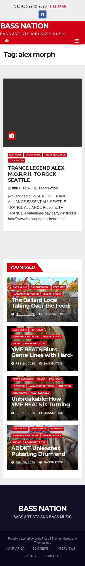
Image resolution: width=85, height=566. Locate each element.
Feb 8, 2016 (21, 188)
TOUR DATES (16, 160)
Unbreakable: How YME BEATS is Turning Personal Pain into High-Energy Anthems (40, 407)
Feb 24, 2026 (25, 363)
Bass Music (20, 287)
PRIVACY (30, 556)
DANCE (41, 379)
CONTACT (51, 556)
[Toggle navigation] (77, 41)
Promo (17, 343)
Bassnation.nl (40, 287)
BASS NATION (24, 25)
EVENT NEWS (33, 154)
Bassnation (48, 188)
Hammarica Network (26, 294)
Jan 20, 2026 (25, 462)
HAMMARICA (15, 548)
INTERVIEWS (20, 393)
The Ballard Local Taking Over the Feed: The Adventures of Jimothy (40, 308)
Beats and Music (23, 379)
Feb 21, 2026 (25, 413)
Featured (59, 287)
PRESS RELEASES (55, 154)
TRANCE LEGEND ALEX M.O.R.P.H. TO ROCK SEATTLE (36, 174)
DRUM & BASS (39, 428)
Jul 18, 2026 (25, 314)
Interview (64, 386)
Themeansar (42, 542)
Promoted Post (35, 343)
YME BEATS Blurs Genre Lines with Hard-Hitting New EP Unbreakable (42, 358)
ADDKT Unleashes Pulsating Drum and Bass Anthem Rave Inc (41, 454)
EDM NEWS (15, 154)
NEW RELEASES (52, 294)
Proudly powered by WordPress (29, 538)
